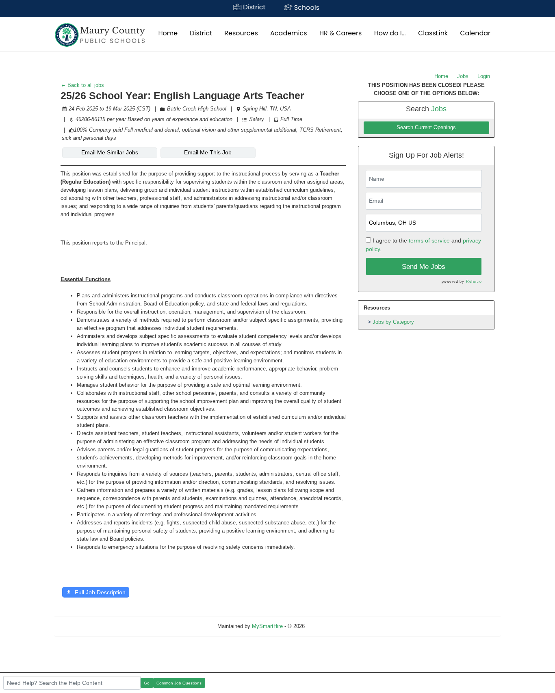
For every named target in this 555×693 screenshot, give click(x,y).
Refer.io (474, 281)
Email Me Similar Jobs (109, 152)
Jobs (462, 76)
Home (441, 76)
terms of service (429, 240)
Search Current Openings (426, 127)
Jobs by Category (393, 322)
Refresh (328, 626)
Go (147, 683)
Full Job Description (100, 592)
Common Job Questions (179, 683)
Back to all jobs (85, 85)
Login (483, 76)
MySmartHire (267, 626)
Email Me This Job (208, 152)
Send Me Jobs (423, 267)
